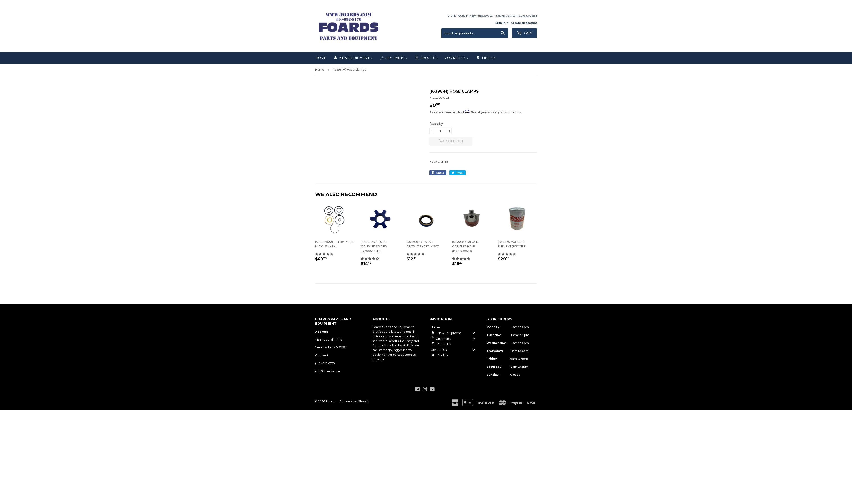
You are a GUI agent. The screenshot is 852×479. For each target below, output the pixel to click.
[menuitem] (321, 58)
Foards (331, 401)
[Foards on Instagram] (425, 390)
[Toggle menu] (474, 332)
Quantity (436, 124)
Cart (527, 33)
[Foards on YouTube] (432, 390)
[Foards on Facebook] (417, 390)
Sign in (500, 22)
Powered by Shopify (354, 401)
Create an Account (524, 22)
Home (319, 69)
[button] (324, 254)
